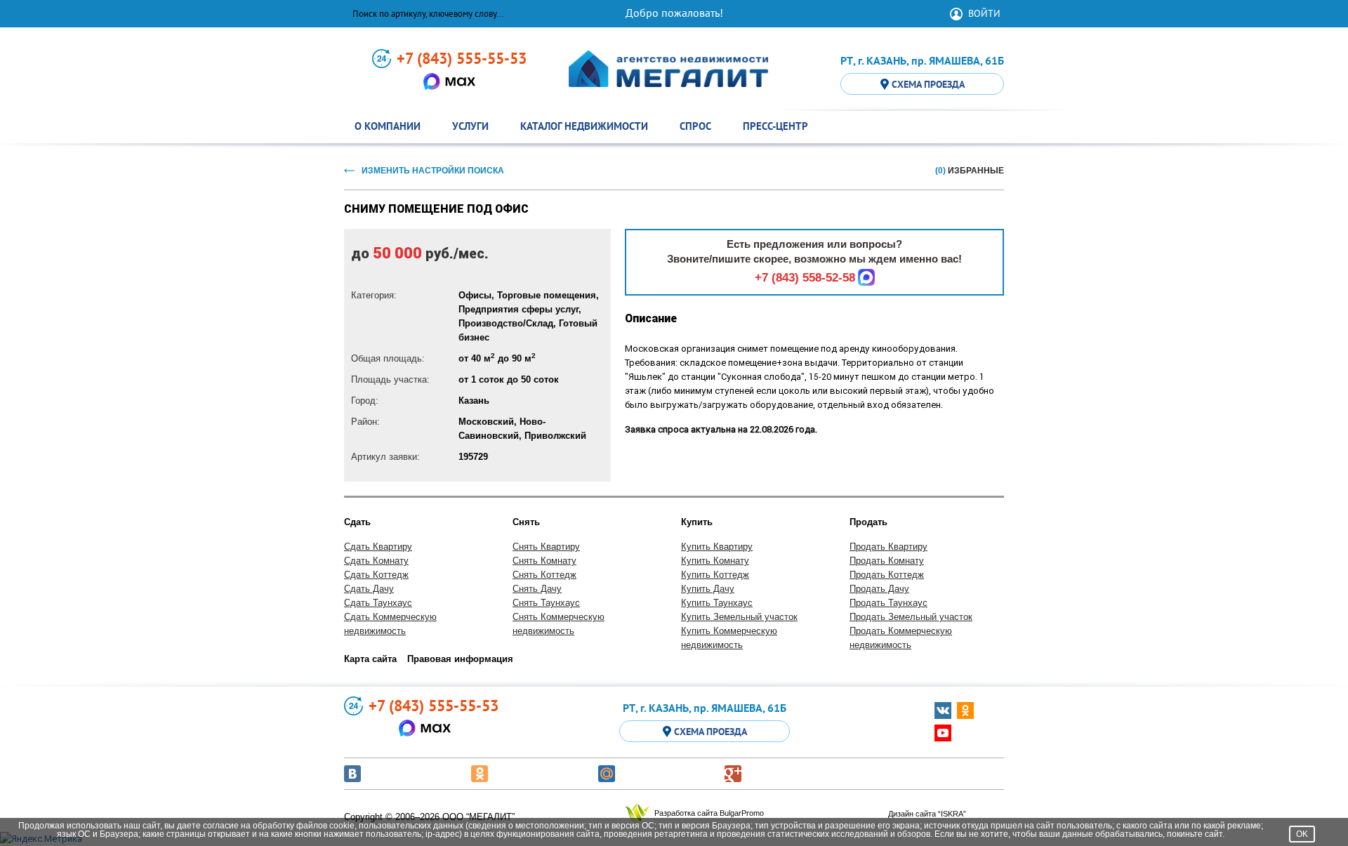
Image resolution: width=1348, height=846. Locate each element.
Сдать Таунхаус (378, 602)
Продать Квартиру (888, 546)
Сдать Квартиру (378, 546)
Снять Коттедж (544, 574)
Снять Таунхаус (546, 602)
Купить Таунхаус (717, 602)
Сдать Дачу (369, 588)
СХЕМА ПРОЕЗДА (928, 84)
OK (1302, 834)
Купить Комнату (715, 560)
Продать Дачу (879, 588)
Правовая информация (460, 659)
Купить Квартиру (717, 546)
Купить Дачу (707, 588)
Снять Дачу (537, 588)
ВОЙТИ (984, 13)
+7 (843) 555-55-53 (462, 58)
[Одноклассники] (479, 773)
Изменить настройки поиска (433, 171)
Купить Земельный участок (739, 617)
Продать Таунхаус (888, 602)
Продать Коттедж (887, 574)
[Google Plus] (733, 773)
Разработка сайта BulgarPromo (709, 813)
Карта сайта (370, 659)
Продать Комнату (887, 560)
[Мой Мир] (606, 773)
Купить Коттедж (715, 574)
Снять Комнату (544, 560)
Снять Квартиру (546, 546)
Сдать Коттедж (376, 574)
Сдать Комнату (376, 560)
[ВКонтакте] (352, 773)
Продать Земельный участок (911, 617)
